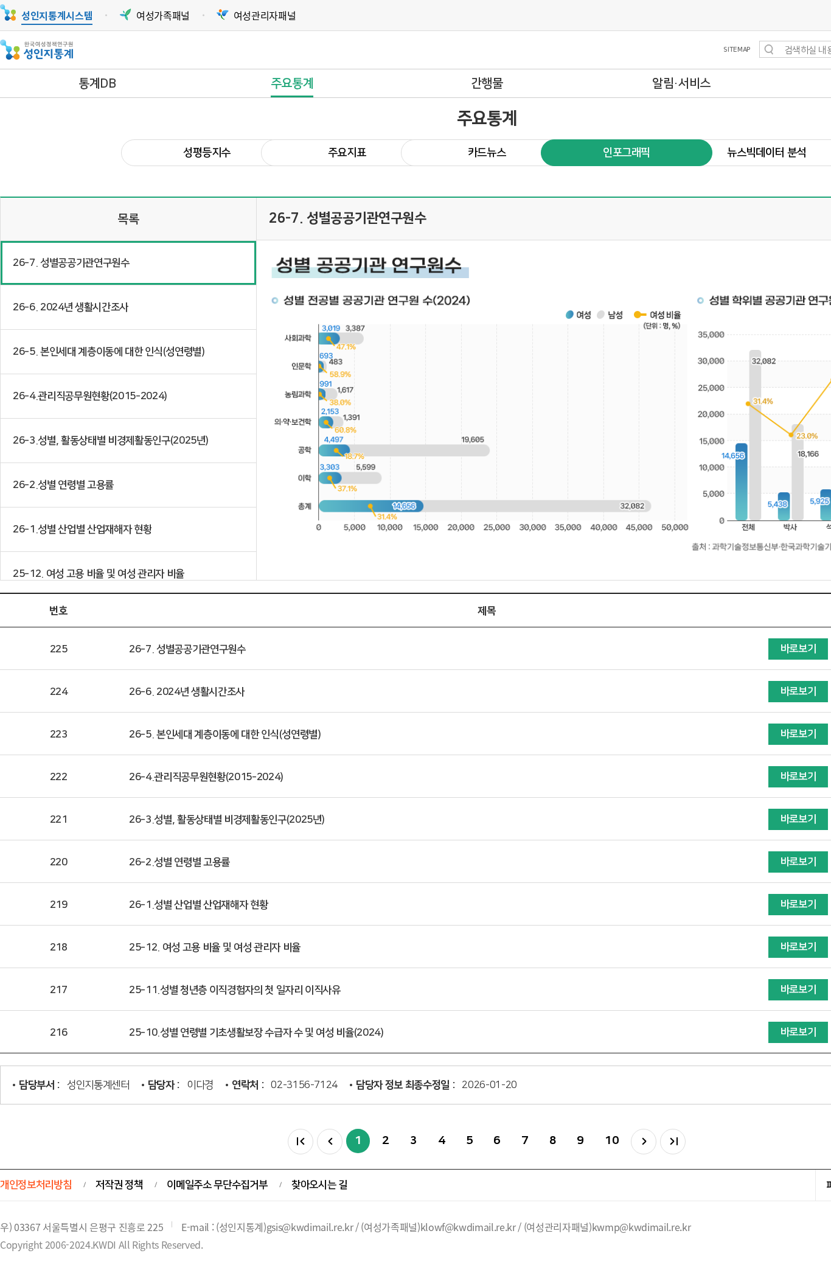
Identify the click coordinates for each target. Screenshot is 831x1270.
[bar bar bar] (300, 1141)
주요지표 (347, 153)
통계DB (97, 83)
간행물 (487, 83)
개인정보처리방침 (35, 1184)
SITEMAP (736, 50)
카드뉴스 (487, 153)
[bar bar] (329, 1141)
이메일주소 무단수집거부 (217, 1184)
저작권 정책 (119, 1184)
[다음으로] (643, 1141)
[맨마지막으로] (673, 1141)
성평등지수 (207, 153)
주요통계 (292, 83)
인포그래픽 (626, 153)
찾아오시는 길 (319, 1184)
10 (612, 1140)
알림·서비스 (681, 83)
